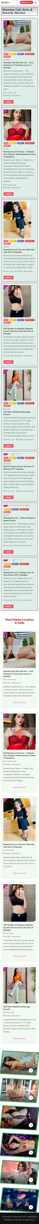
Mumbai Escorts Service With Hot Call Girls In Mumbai (18, 250)
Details (8, 102)
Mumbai (8, 96)
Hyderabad (10, 1179)
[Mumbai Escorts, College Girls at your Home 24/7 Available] (17, 560)
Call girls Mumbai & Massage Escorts (16, 413)
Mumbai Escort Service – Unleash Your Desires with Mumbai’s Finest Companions (19, 154)
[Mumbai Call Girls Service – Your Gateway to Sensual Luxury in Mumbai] (17, 35)
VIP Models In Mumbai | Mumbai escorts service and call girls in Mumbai (18, 331)
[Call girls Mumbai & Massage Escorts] (17, 385)
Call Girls (6, 60)
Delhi (7, 1096)
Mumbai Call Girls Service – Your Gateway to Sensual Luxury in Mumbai (18, 65)
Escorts (6, 149)
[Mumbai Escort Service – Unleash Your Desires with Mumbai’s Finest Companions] (17, 125)
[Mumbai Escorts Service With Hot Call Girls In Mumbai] (17, 220)
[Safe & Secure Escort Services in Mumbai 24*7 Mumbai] (17, 454)
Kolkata (8, 1124)
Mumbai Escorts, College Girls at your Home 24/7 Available (18, 573)
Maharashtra (16, 96)
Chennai (8, 1206)
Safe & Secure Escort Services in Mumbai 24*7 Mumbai (18, 467)
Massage (6, 409)
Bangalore (9, 1151)
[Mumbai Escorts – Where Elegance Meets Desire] (17, 506)
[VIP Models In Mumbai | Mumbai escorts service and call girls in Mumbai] (17, 301)
